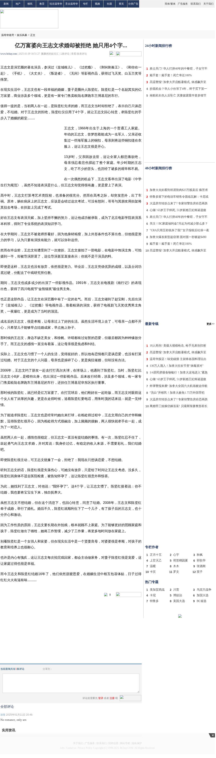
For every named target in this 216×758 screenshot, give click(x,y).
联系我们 (196, 3)
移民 (30, 3)
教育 (42, 3)
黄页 (121, 3)
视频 (97, 3)
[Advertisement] (179, 56)
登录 (100, 698)
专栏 (85, 3)
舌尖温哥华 (71, 3)
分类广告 (133, 3)
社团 (109, 3)
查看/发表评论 (79, 53)
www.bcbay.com (8, 53)
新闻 (6, 3)
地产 (18, 3)
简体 (167, 3)
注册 (112, 698)
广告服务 (183, 3)
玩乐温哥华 (56, 3)
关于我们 (208, 3)
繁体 (172, 3)
